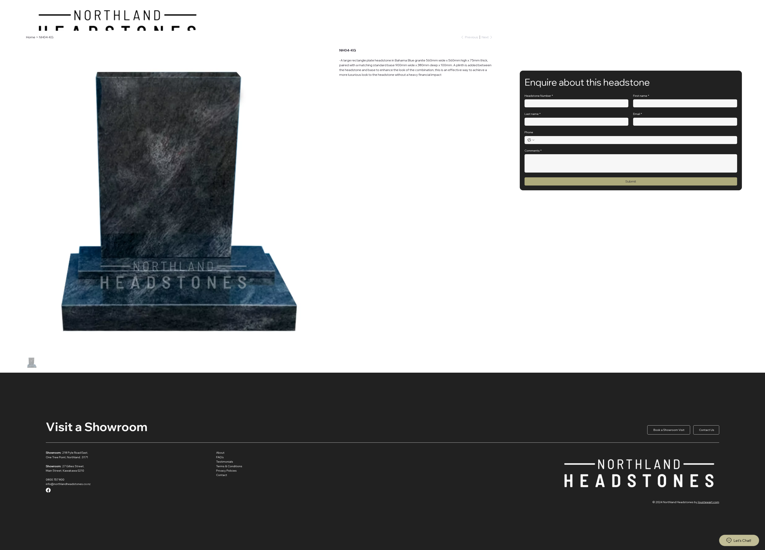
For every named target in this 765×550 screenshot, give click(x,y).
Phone (529, 132)
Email (637, 114)
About (220, 452)
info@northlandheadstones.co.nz (68, 484)
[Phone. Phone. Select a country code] (531, 140)
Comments (533, 150)
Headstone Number (539, 96)
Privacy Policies (226, 470)
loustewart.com (708, 502)
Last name (532, 114)
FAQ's (220, 457)
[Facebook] (48, 490)
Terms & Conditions (229, 466)
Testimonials (224, 461)
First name (641, 96)
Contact (221, 475)
